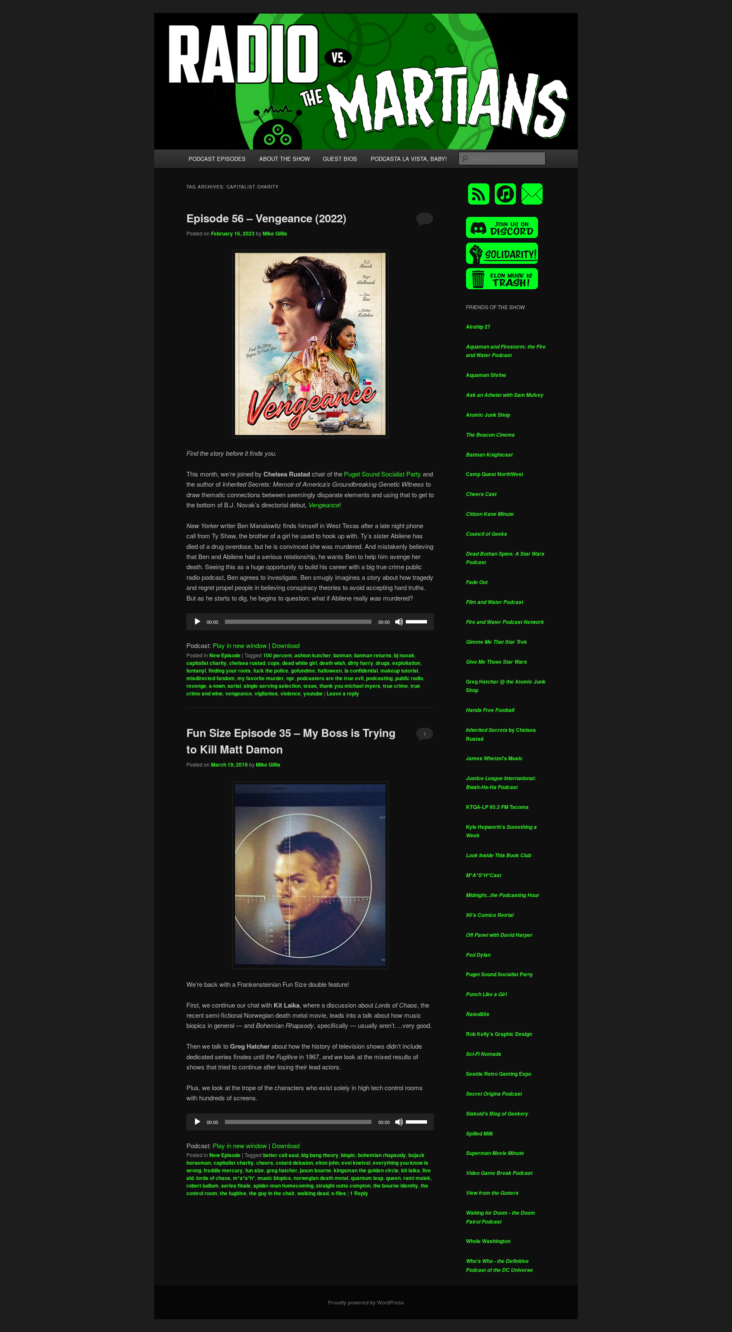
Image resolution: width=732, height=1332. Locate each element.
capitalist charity (206, 663)
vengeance (238, 693)
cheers (264, 1162)
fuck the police (270, 670)
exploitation (406, 663)
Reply (359, 1193)
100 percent (277, 655)
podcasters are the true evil (330, 678)
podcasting (379, 678)
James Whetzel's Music (494, 758)
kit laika (410, 1170)
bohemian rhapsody (382, 1155)
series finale (236, 1185)
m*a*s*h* (244, 1178)
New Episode (225, 655)
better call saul (281, 1155)
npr (290, 678)
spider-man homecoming (283, 1185)
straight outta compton (343, 1185)
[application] (310, 621)
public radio (409, 678)
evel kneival (355, 1162)
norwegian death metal (321, 1178)
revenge (196, 686)
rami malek (416, 1178)
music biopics (274, 1178)
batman (342, 655)
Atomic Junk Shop (488, 414)
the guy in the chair (272, 1193)
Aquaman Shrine (486, 375)
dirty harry (360, 663)
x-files (338, 1193)
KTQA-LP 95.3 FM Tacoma (497, 807)
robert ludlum (202, 1185)
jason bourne (315, 1170)
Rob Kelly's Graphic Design (499, 1034)
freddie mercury (223, 1170)
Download (285, 645)
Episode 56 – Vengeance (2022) (266, 218)
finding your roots (229, 670)
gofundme (303, 670)
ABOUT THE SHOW (284, 159)
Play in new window (240, 645)
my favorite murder (260, 678)
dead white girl (299, 663)
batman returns (372, 655)
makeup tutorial (399, 670)
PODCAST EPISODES (217, 159)
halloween (330, 670)
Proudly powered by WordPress (366, 1302)
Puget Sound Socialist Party (382, 473)
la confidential (361, 670)
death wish (332, 663)
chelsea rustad (247, 663)
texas (310, 686)
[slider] (418, 621)
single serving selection (272, 686)
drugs (383, 663)
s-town (217, 686)
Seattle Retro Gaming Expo (498, 1073)
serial (234, 686)
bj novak (404, 655)
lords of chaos (213, 1178)
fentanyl (196, 670)
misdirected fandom (210, 678)
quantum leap (367, 1178)
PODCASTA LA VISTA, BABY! (409, 159)
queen (393, 1178)
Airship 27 (478, 326)
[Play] (197, 622)
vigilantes (266, 693)
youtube (313, 693)
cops (274, 663)
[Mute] (399, 622)
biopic (348, 1155)
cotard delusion (294, 1162)
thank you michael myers (349, 686)
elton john (327, 1162)
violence (290, 693)
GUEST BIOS (340, 159)
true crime (395, 686)
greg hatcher (281, 1170)
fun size (254, 1170)
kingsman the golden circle (366, 1170)
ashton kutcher (312, 655)
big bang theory (319, 1155)
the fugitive (233, 1193)
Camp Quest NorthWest (494, 474)
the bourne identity (395, 1185)
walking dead (313, 1193)
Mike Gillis (275, 233)
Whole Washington (488, 1241)
